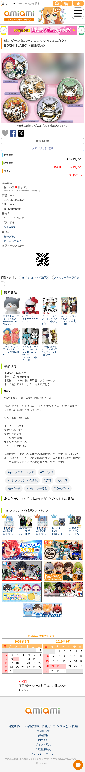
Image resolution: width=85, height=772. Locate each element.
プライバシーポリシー (43, 753)
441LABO (9, 227)
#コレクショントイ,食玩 (23, 480)
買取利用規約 (43, 749)
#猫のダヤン (61, 488)
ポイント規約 (43, 744)
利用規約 (43, 739)
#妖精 (47, 480)
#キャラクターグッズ (21, 472)
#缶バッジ (46, 472)
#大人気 (62, 480)
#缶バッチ (14, 488)
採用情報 (43, 735)
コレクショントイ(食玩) (34, 277)
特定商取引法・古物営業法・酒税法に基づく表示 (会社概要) (43, 726)
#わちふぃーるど (36, 488)
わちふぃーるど (13, 240)
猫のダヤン (10, 236)
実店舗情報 (43, 730)
